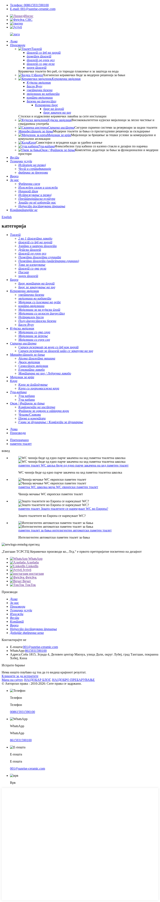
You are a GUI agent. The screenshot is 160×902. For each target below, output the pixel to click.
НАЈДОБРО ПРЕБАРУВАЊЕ (73, 680)
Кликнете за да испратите (20, 676)
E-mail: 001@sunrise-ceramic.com (32, 9)
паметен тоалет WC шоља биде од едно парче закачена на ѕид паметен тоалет (73, 465)
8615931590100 (36, 650)
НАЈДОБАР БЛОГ (37, 680)
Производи (18, 433)
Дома (14, 429)
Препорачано (19, 440)
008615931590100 (22, 712)
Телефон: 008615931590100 (29, 5)
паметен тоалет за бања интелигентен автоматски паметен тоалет (65, 530)
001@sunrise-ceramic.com (40, 647)
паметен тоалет (21, 443)
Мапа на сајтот (12, 680)
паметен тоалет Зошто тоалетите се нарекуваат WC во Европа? (63, 508)
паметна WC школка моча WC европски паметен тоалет (58, 487)
